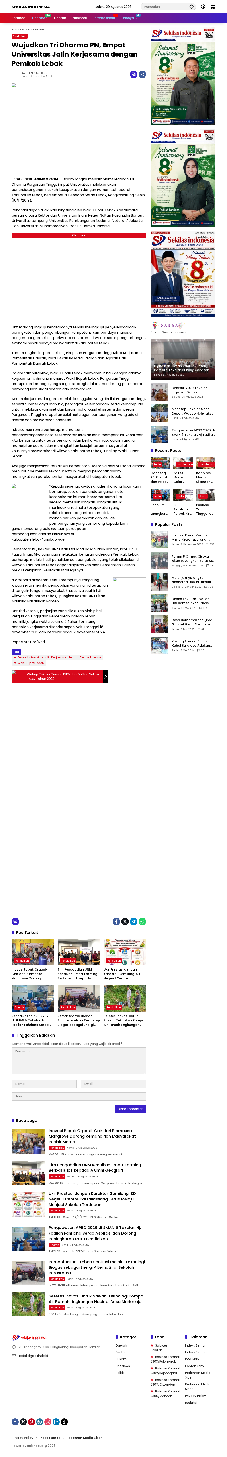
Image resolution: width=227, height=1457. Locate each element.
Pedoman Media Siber (84, 1438)
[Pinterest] (31, 1421)
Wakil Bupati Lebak (31, 663)
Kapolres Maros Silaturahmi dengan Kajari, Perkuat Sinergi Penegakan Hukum (205, 477)
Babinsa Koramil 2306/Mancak (165, 1393)
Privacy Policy (195, 1396)
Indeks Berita (195, 1345)
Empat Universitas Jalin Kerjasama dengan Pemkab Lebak (60, 657)
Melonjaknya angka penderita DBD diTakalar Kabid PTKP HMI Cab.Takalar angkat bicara (191, 580)
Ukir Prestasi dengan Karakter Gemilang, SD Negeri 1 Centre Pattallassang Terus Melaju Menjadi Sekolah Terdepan (122, 974)
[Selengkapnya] (183, 325)
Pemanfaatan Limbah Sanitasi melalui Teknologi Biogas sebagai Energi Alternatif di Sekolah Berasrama (79, 1020)
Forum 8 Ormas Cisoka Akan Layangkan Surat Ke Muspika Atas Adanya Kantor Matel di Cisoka (192, 558)
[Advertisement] (79, 280)
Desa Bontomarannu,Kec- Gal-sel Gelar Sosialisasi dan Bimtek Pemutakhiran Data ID (193, 622)
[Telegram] (133, 921)
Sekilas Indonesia (31, 7)
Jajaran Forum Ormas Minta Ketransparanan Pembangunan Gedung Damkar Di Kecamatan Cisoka (190, 537)
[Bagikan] (142, 74)
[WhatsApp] (142, 921)
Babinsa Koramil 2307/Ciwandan (165, 1382)
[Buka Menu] (212, 6)
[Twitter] (125, 921)
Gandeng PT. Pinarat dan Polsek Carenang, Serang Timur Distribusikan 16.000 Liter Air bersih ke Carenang (160, 477)
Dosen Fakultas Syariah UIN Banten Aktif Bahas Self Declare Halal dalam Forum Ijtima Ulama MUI (192, 601)
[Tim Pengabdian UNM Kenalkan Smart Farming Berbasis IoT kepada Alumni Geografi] (79, 952)
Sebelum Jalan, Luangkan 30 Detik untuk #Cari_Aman (159, 509)
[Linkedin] (56, 1421)
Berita (157, 464)
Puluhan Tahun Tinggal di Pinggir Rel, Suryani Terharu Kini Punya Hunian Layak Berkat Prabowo (205, 509)
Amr (24, 73)
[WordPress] (39, 1421)
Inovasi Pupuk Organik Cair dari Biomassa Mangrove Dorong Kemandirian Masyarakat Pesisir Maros (32, 974)
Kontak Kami (194, 1366)
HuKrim (121, 1359)
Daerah (19, 1007)
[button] (191, 6)
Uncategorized (186, 464)
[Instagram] (47, 1421)
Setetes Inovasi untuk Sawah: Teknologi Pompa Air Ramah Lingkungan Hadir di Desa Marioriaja (124, 1020)
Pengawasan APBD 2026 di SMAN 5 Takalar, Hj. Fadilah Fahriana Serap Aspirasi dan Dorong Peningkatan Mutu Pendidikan (31, 1020)
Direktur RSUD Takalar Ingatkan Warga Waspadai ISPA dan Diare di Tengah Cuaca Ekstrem (192, 390)
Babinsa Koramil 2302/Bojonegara (165, 1370)
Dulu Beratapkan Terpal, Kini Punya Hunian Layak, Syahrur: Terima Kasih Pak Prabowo (183, 509)
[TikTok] (64, 1421)
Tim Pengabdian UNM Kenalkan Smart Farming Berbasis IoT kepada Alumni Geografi (77, 974)
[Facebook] (116, 921)
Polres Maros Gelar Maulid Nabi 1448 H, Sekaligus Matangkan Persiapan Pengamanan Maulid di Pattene (182, 477)
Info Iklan (192, 1359)
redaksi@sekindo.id (33, 1356)
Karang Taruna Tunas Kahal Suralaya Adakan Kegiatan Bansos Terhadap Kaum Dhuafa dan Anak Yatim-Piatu (191, 643)
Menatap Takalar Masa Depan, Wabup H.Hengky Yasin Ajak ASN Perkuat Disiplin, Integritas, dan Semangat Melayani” (191, 411)
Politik (120, 1373)
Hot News (123, 1366)
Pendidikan (20, 36)
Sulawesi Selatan (159, 1347)
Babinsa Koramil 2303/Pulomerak (165, 1359)
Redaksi (191, 1402)
